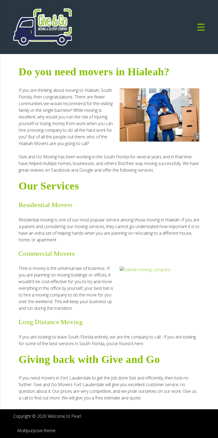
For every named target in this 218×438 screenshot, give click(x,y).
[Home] (42, 27)
